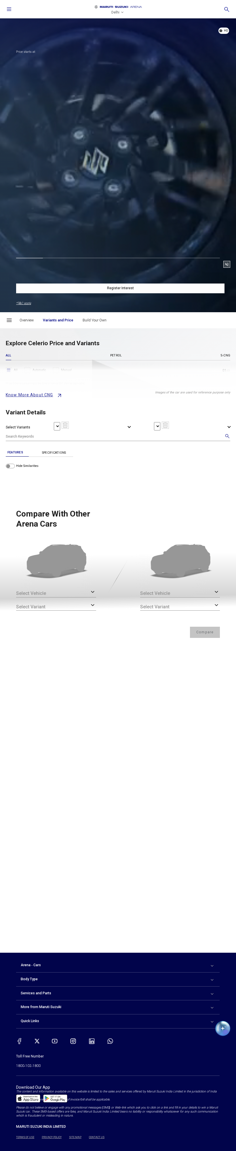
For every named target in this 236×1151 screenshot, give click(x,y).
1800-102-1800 (28, 1066)
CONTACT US (96, 1137)
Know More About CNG (29, 395)
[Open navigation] (9, 9)
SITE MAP (75, 1137)
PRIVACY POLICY (52, 1137)
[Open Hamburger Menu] (9, 320)
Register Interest (120, 288)
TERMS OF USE (25, 1137)
